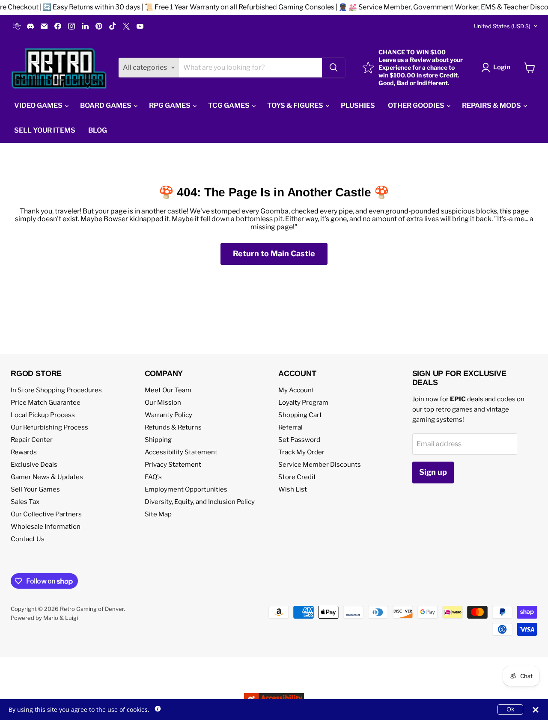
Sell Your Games (35, 489)
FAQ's (153, 477)
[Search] (333, 67)
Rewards (24, 452)
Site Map (158, 514)
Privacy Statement (173, 464)
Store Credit (297, 477)
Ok (510, 709)
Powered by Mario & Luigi (44, 617)
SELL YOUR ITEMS (44, 130)
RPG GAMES (170, 105)
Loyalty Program (303, 402)
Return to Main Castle (274, 253)
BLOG (97, 130)
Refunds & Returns (173, 427)
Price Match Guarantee (45, 402)
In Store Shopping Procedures (56, 390)
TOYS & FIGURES (296, 105)
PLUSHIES (358, 105)
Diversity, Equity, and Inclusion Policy (200, 502)
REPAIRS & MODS (492, 105)
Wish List (292, 489)
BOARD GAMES (106, 105)
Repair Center (32, 440)
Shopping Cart (300, 415)
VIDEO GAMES (39, 105)
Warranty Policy (168, 415)
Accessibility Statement (181, 452)
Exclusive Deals (34, 464)
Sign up (433, 472)
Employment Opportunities (186, 489)
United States (502, 26)
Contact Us (28, 539)
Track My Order (301, 452)
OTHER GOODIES (417, 105)
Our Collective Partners (46, 514)
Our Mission (163, 402)
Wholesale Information (45, 526)
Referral (290, 427)
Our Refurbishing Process (49, 427)
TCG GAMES (229, 105)
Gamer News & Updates (47, 477)
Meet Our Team (168, 390)
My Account (296, 390)
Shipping (158, 440)
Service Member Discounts (319, 464)
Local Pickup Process (43, 415)
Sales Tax (25, 502)
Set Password (299, 440)
